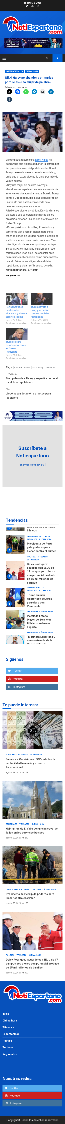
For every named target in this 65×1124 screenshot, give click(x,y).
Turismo (7, 1047)
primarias (50, 367)
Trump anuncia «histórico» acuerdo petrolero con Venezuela (15, 597)
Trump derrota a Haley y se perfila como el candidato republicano (32, 378)
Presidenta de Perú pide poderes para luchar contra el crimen (15, 544)
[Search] (47, 58)
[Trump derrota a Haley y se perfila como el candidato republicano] (41, 299)
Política (31, 557)
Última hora (32, 71)
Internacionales (14, 71)
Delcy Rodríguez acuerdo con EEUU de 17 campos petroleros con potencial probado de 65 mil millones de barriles (15, 570)
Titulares (32, 539)
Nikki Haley (41, 159)
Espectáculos (11, 1034)
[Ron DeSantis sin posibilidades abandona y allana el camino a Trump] (17, 299)
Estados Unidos (22, 367)
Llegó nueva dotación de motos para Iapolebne (28, 393)
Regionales (33, 612)
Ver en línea (57, 58)
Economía (11, 755)
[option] (32, 544)
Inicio (5, 1013)
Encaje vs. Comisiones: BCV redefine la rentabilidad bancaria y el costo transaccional (32, 730)
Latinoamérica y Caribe (39, 536)
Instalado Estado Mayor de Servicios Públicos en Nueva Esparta (15, 619)
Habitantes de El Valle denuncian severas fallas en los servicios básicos (32, 800)
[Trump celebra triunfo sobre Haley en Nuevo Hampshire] (17, 334)
